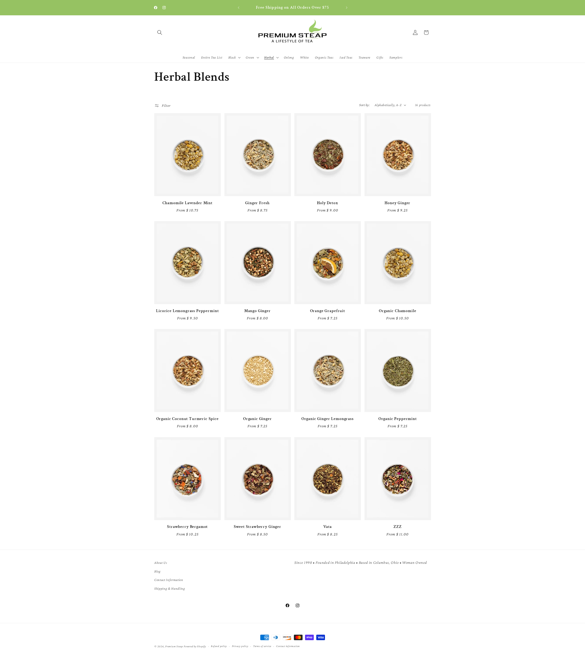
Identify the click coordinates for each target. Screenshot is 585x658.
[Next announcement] (347, 8)
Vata (327, 526)
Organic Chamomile (397, 310)
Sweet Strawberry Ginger (257, 526)
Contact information (288, 646)
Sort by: (364, 105)
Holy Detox (327, 203)
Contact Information (168, 580)
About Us (160, 562)
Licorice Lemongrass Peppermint (187, 310)
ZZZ (398, 526)
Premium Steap (174, 646)
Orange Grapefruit (327, 310)
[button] (159, 32)
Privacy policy (240, 646)
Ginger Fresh (257, 203)
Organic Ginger (257, 418)
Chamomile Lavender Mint (187, 203)
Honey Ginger (397, 203)
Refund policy (219, 646)
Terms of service (262, 646)
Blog (157, 571)
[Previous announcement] (239, 8)
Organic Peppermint (397, 418)
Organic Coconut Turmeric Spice (187, 418)
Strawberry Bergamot (187, 526)
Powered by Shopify (195, 646)
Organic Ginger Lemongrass (327, 418)
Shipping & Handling (169, 588)
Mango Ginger (257, 310)
